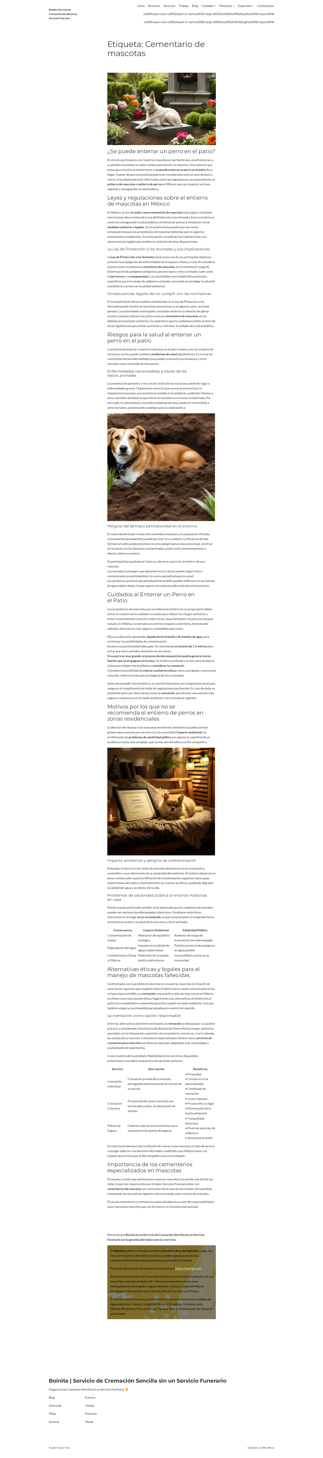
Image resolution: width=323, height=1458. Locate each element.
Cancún (174, 1286)
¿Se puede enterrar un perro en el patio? (161, 151)
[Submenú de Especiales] (253, 6)
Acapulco (141, 1286)
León (146, 1291)
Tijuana (162, 1309)
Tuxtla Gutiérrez (189, 1309)
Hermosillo (135, 1291)
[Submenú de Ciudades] (215, 6)
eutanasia (172, 534)
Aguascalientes (158, 1286)
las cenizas (114, 1038)
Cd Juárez (188, 1304)
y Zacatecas (117, 1313)
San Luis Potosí (189, 1291)
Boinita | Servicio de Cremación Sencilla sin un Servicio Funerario (63, 14)
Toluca (173, 1309)
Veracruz (207, 1309)
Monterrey (169, 1291)
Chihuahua (174, 1304)
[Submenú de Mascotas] (234, 6)
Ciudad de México (192, 1286)
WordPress (268, 1447)
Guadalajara (118, 1291)
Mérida (156, 1291)
